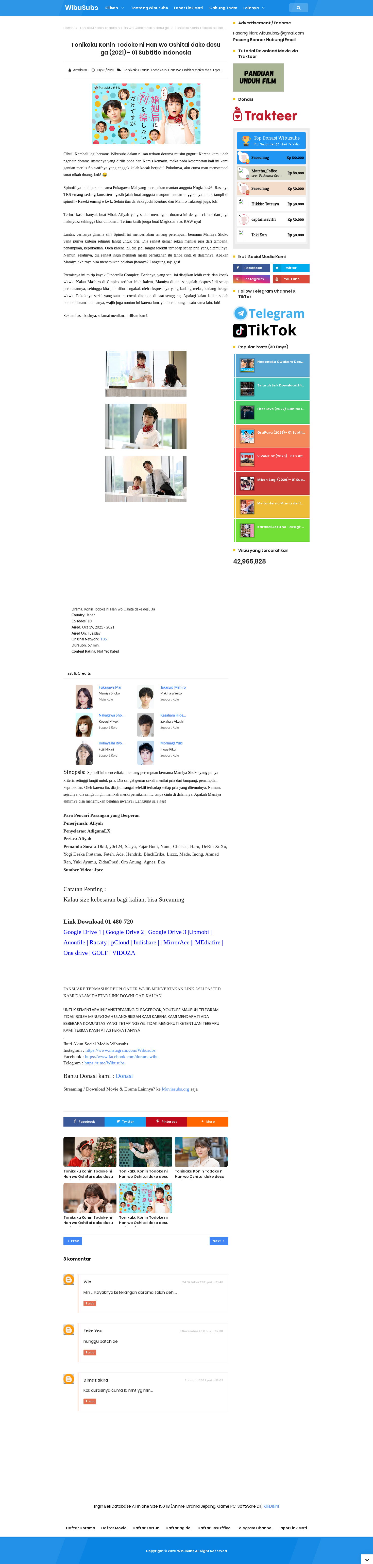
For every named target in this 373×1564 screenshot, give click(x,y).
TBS (103, 639)
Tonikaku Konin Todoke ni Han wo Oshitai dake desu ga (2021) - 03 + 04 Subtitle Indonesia (200, 1179)
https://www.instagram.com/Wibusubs (121, 1050)
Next (217, 1240)
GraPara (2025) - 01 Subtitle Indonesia (291, 432)
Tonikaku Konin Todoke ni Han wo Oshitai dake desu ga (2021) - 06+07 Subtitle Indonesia (88, 1179)
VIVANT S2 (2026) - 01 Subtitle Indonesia (292, 456)
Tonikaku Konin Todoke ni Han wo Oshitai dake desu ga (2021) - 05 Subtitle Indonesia (143, 1179)
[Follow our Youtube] (291, 279)
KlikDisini (271, 1506)
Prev (74, 1240)
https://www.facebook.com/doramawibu (122, 1056)
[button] (207, 1122)
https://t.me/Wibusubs (104, 1062)
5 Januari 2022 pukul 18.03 (203, 1380)
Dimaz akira (95, 1380)
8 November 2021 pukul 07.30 (201, 1331)
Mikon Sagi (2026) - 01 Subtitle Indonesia (293, 479)
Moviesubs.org (175, 1089)
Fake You (93, 1331)
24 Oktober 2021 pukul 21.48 (202, 1282)
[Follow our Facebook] (251, 268)
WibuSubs (185, 1551)
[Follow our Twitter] (291, 268)
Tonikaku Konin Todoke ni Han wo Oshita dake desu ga (172, 70)
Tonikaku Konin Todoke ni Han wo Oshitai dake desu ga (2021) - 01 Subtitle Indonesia (143, 1225)
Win (87, 1282)
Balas (90, 1303)
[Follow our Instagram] (251, 279)
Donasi (124, 1076)
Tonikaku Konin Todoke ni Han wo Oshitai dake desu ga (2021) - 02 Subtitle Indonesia (88, 1225)
